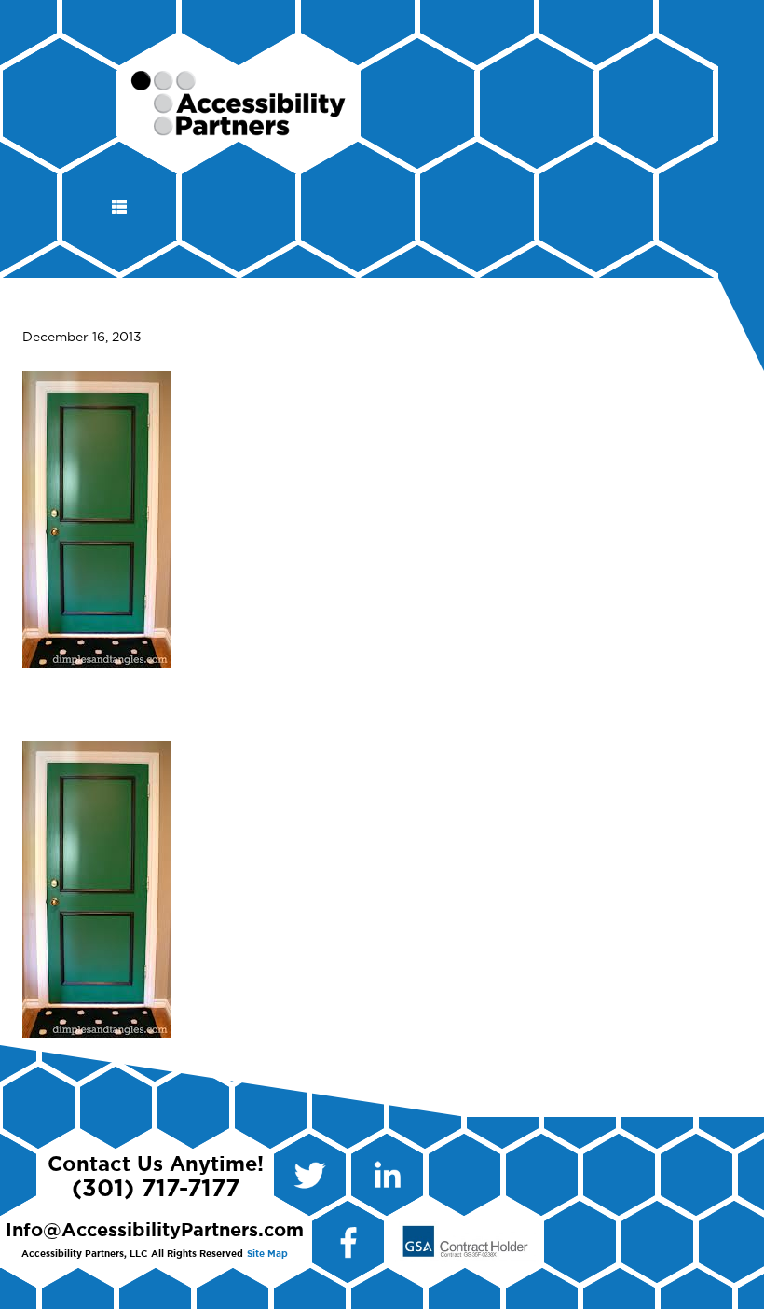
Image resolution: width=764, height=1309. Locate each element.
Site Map (267, 1254)
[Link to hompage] (239, 127)
